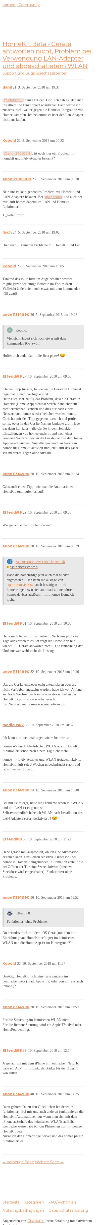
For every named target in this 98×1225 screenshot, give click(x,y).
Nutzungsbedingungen (23, 1210)
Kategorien (34, 1202)
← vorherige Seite (18, 1162)
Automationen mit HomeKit (40, 562)
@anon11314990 (20, 585)
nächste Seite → (49, 1162)
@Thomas (53, 197)
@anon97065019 (17, 153)
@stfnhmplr (13, 100)
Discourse (35, 1220)
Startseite (11, 1202)
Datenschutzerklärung (68, 1210)
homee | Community (21, 5)
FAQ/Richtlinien (62, 1202)
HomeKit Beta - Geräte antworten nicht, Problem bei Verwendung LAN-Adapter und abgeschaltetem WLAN (47, 55)
